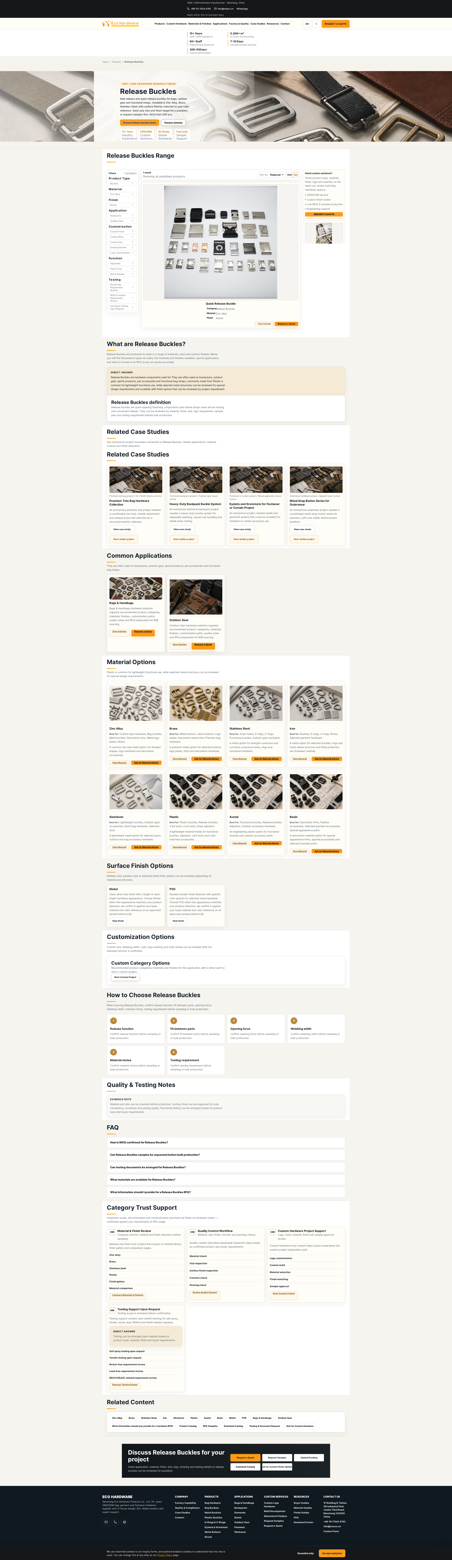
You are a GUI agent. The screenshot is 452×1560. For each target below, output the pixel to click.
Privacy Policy (164, 1555)
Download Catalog (233, 1426)
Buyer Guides (301, 1502)
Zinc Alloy (117, 1418)
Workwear (240, 1532)
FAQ (296, 1517)
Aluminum (178, 1418)
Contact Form (331, 1531)
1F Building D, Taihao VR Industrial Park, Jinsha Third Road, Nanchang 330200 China (335, 1509)
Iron (165, 1418)
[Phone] (115, 1522)
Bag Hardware (213, 1502)
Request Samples (173, 122)
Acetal (207, 1418)
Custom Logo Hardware (271, 1504)
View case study (122, 529)
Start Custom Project (125, 977)
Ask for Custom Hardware (300, 1426)
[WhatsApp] (124, 1522)
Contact (285, 23)
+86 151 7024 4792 (201, 8)
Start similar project (123, 539)
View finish (118, 921)
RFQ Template (210, 1426)
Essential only (306, 1553)
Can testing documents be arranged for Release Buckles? (148, 1167)
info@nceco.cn (225, 8)
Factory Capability (185, 1502)
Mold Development (274, 1511)
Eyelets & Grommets (216, 1527)
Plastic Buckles (213, 1517)
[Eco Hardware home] (120, 24)
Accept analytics (332, 1553)
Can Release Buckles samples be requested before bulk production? (155, 1154)
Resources (273, 23)
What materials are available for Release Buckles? (142, 1179)
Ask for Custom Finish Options (277, 1466)
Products (160, 23)
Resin (220, 1418)
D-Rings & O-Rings (215, 1522)
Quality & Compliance (187, 1507)
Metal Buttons (213, 1532)
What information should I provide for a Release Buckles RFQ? (150, 1192)
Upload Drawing (309, 1457)
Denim (238, 1517)
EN (307, 23)
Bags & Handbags (262, 1418)
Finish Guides (301, 1512)
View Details (264, 323)
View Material (119, 762)
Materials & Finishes (199, 23)
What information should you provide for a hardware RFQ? (142, 1426)
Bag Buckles (212, 1507)
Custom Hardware (176, 23)
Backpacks (240, 1507)
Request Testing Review (125, 1384)
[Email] (106, 1522)
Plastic (194, 1418)
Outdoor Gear (285, 1418)
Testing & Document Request (264, 1426)
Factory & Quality (239, 23)
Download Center (303, 1522)
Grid (289, 174)
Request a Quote (336, 23)
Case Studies (257, 23)
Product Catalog (188, 1426)
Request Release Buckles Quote (139, 122)
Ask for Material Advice (146, 762)
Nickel (232, 1418)
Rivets (208, 1536)
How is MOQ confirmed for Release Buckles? (139, 1142)
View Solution (119, 631)
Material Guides (303, 1507)
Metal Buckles (213, 1512)
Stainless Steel (149, 1418)
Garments (239, 1512)
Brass (132, 1418)
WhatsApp (242, 8)
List (296, 174)
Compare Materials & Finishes (127, 1295)
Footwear (239, 1527)
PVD (244, 1418)
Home (105, 62)
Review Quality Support (205, 1292)
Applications (220, 23)
